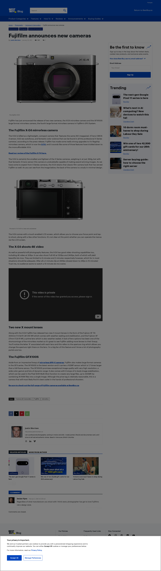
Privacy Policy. (36, 550)
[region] (80, 553)
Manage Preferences (33, 558)
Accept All (14, 558)
